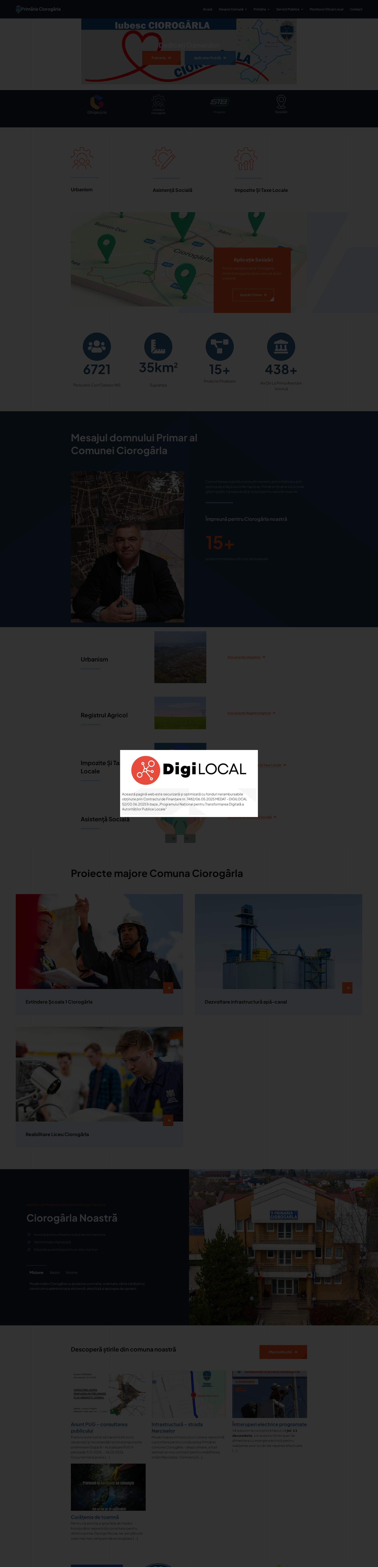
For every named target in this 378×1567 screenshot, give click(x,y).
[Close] (249, 757)
